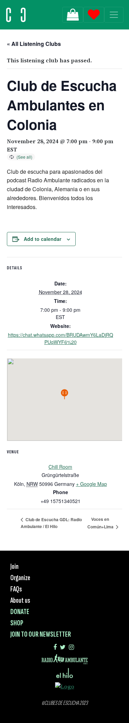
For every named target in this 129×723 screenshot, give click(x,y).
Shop (16, 623)
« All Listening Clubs (34, 44)
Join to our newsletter (40, 634)
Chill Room (60, 466)
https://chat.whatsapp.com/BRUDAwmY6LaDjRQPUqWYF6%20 (60, 338)
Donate (19, 611)
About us (20, 600)
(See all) (24, 157)
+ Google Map (91, 483)
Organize (20, 578)
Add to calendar (42, 238)
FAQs (16, 589)
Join (14, 566)
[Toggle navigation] (113, 15)
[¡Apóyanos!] (73, 15)
